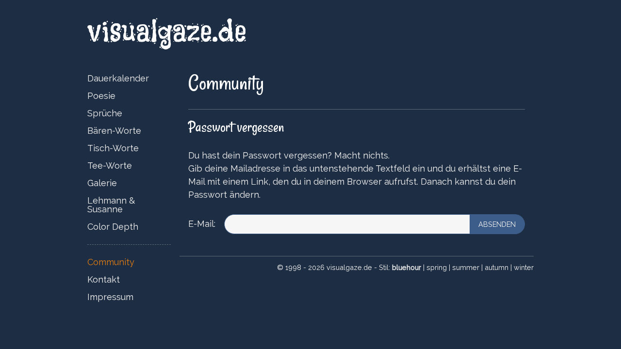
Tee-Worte (109, 165)
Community (110, 262)
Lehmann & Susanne (111, 204)
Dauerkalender (118, 78)
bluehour (406, 267)
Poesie (101, 96)
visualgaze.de (172, 30)
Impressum (110, 297)
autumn (496, 267)
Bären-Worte (114, 131)
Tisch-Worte (113, 148)
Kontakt (103, 279)
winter (524, 267)
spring (436, 267)
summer (465, 267)
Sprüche (104, 113)
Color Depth (112, 227)
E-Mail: (201, 224)
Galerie (102, 183)
